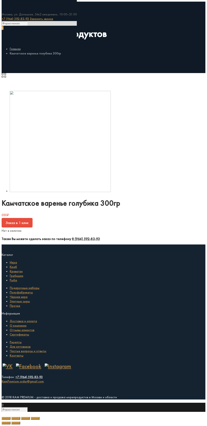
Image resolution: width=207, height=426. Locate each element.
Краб (13, 267)
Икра (13, 262)
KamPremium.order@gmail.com (23, 381)
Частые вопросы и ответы (28, 351)
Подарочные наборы (24, 288)
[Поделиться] (15, 418)
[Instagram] (58, 366)
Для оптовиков (20, 346)
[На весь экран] (25, 418)
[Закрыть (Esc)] (6, 418)
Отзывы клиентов (22, 330)
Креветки (16, 271)
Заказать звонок (41, 19)
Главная (15, 49)
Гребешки (16, 276)
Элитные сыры (20, 301)
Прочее (15, 306)
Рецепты (16, 342)
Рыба (13, 280)
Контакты (16, 355)
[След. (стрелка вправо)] (15, 423)
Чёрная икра (18, 297)
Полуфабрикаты (21, 292)
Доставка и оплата (23, 321)
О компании (18, 325)
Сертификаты (19, 334)
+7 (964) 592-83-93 (15, 19)
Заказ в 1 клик (17, 222)
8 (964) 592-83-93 (86, 239)
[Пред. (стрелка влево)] (6, 423)
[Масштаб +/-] (35, 418)
